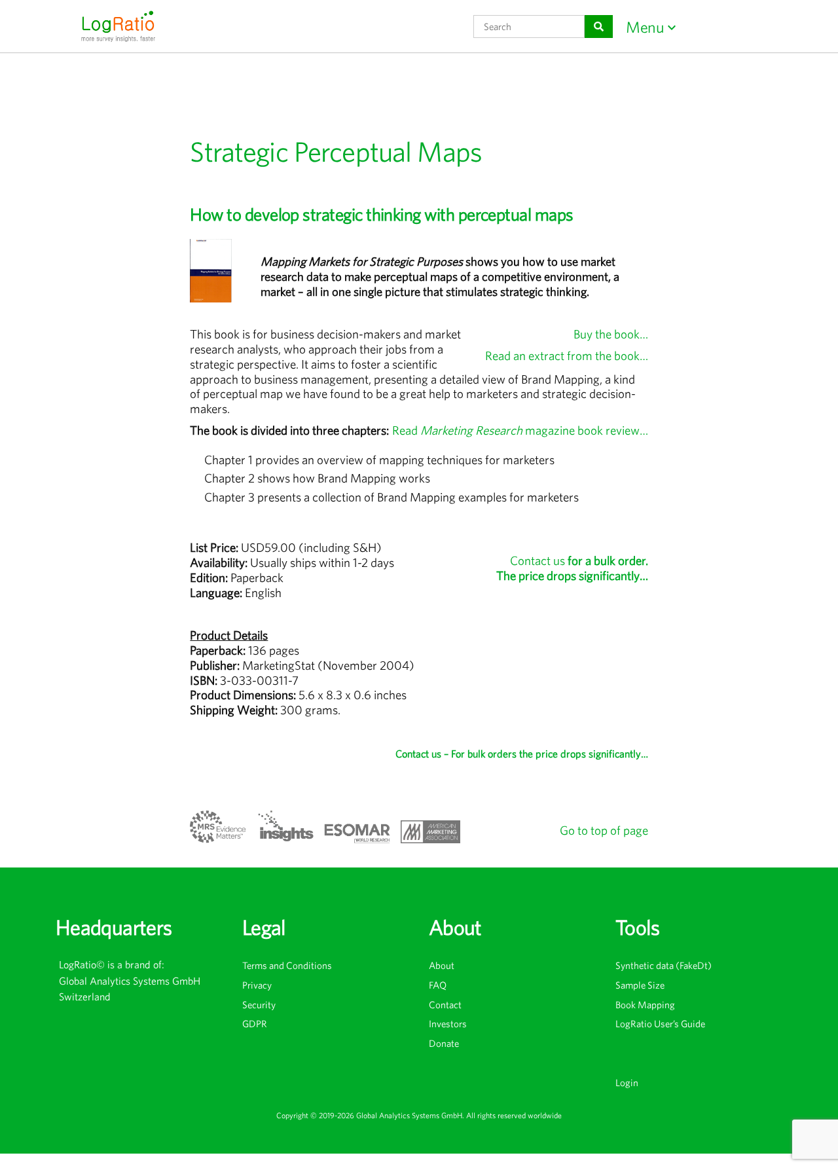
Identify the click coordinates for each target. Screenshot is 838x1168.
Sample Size (640, 985)
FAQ (437, 985)
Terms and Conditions (287, 965)
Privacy (257, 985)
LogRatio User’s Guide (660, 1023)
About (441, 965)
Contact (445, 1004)
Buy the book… (611, 334)
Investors (448, 1023)
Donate (444, 1043)
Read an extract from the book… (566, 355)
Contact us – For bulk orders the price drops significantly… (521, 753)
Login (626, 1082)
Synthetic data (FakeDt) (663, 965)
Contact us (572, 568)
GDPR (254, 1023)
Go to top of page (604, 830)
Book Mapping (645, 1004)
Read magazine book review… (520, 430)
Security (259, 1004)
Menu (645, 27)
